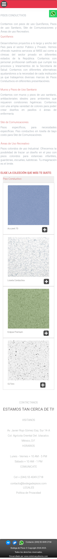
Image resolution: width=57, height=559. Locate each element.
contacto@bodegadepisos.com (28, 483)
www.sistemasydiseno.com (36, 556)
